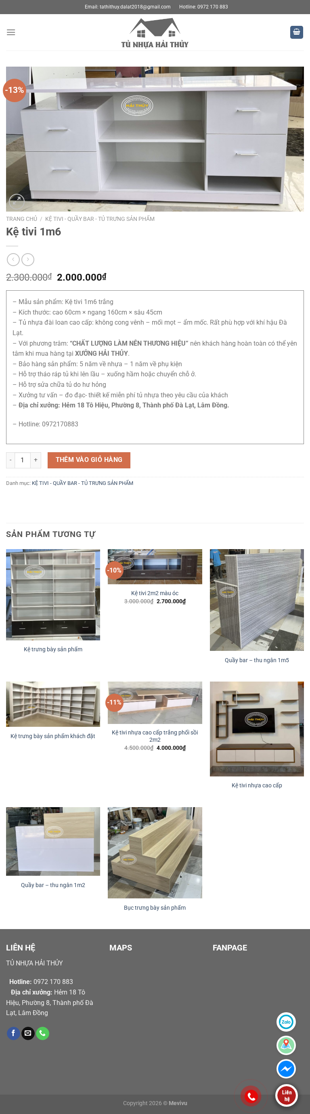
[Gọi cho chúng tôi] (42, 1034)
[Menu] (11, 32)
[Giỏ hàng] (296, 32)
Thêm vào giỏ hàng (89, 460)
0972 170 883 (41, 982)
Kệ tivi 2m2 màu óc (154, 593)
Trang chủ (21, 219)
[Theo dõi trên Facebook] (13, 1034)
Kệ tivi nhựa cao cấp (257, 785)
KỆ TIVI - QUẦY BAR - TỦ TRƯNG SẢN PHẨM (100, 219)
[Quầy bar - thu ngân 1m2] (53, 841)
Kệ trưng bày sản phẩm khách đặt (52, 736)
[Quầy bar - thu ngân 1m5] (257, 600)
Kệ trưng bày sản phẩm (53, 649)
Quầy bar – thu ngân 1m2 (53, 885)
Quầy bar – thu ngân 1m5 (257, 660)
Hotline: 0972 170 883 (203, 7)
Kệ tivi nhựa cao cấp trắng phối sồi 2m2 (155, 736)
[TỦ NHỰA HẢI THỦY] (155, 32)
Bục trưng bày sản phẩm (155, 907)
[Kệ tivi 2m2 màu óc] (155, 566)
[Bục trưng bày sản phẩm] (155, 852)
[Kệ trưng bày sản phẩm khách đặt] (53, 704)
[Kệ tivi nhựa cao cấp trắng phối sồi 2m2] (155, 703)
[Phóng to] (17, 202)
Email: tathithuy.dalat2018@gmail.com (128, 7)
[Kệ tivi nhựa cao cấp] (257, 729)
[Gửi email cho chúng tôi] (28, 1034)
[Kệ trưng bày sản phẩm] (53, 594)
